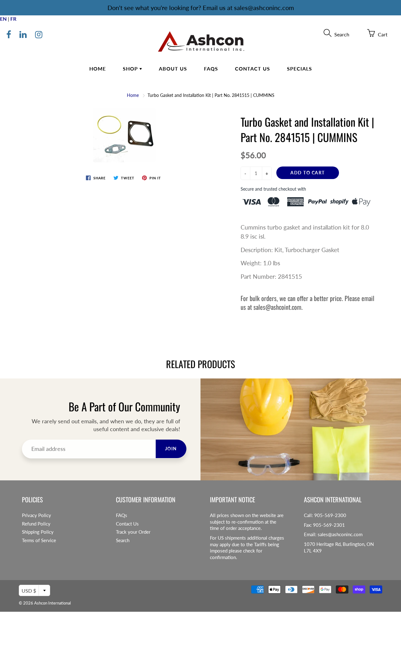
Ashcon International (52, 602)
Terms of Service (39, 540)
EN (3, 19)
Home (97, 68)
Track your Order (133, 532)
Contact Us (252, 68)
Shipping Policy (38, 532)
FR (13, 19)
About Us (173, 68)
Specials (299, 68)
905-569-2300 (330, 515)
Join (171, 448)
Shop (131, 68)
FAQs (211, 68)
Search (122, 540)
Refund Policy (36, 523)
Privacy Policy (36, 515)
